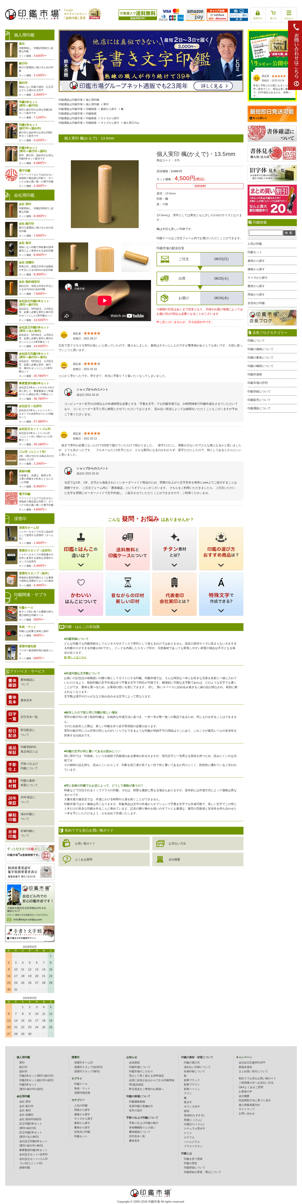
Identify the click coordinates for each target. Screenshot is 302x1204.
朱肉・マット (82, 1088)
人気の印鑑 (255, 243)
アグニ (188, 1093)
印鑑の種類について (260, 366)
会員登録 (134, 1062)
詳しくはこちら (77, 657)
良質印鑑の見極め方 (141, 1106)
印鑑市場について (139, 1067)
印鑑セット (255, 252)
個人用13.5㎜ (131, 122)
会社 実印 (25, 1101)
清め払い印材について (197, 1067)
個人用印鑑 (92, 99)
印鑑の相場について (138, 1096)
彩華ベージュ (192, 1089)
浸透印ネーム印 (83, 1062)
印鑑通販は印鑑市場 (71, 99)
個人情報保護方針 (249, 1105)
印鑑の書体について (260, 357)
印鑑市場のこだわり (141, 1071)
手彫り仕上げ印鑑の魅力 (143, 1123)
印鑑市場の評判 (258, 382)
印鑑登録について (259, 391)
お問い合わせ (247, 1113)
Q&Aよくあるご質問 (251, 1087)
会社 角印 (25, 1110)
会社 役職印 (26, 1114)
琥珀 (186, 1111)
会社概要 (174, 859)
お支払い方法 (177, 843)
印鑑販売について (259, 399)
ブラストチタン (193, 1146)
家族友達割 (245, 1067)
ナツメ (188, 1133)
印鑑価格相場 (137, 1101)
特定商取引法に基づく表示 (255, 1100)
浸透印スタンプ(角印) (87, 1071)
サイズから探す (258, 277)
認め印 (23, 1071)
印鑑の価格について (260, 349)
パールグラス (192, 1142)
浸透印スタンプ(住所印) (88, 1067)
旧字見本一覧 (137, 1136)
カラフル (189, 1137)
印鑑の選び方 (192, 1062)
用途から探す (256, 294)
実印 (106, 104)
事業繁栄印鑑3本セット (33, 1150)
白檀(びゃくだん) (194, 1124)
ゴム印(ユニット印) (30, 1163)
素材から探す (256, 260)
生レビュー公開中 (272, 49)
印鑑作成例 (255, 374)
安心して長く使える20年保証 (146, 1075)
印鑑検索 (91, 109)
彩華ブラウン (192, 1084)
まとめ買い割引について (253, 1071)
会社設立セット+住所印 (33, 1154)
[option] (73, 257)
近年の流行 (135, 1110)
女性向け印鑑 (256, 303)
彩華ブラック (192, 1080)
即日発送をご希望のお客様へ (146, 1089)
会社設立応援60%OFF (252, 1062)
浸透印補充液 (82, 1092)
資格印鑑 (24, 1167)
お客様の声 (245, 1091)
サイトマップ (247, 1109)
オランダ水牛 (192, 1106)
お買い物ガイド (85, 843)
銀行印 (23, 1067)
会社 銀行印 (26, 1106)
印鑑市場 (154, 1201)
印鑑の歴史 (190, 1163)
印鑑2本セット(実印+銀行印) (36, 1075)
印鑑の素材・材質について (197, 1057)
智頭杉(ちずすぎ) (194, 1115)
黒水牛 (188, 1102)
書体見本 (134, 1140)
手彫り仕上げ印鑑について (142, 1117)
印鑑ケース (81, 1084)
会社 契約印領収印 (30, 1119)
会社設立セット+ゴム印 (33, 1159)
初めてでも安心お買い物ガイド (257, 1078)
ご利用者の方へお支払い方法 (256, 1082)
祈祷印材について (194, 1071)
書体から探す (256, 286)
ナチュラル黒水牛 (194, 1128)
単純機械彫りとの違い (142, 1127)
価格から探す (256, 269)
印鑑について (256, 340)
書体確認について (139, 1131)
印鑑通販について (259, 408)
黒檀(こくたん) (193, 1120)
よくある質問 (83, 859)
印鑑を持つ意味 (193, 1159)
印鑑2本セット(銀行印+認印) (36, 1080)
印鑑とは (186, 1153)
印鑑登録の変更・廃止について (202, 1172)
